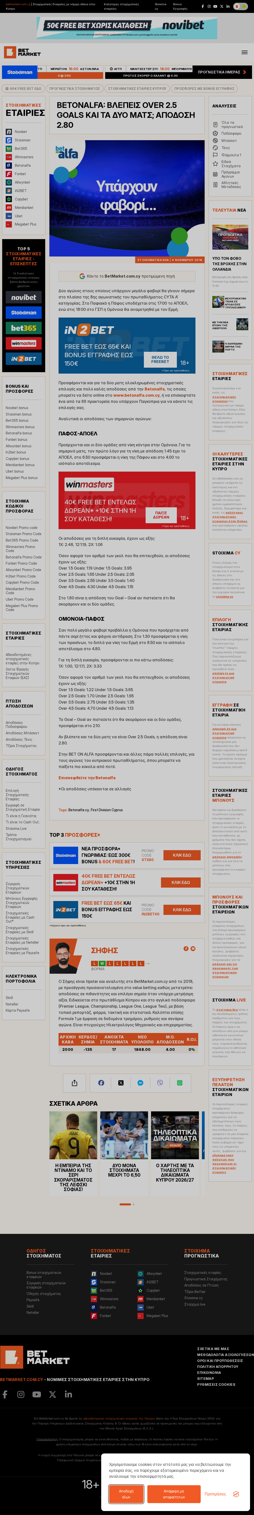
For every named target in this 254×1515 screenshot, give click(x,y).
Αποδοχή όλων (126, 1494)
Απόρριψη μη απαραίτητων (174, 1494)
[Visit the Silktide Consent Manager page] (236, 1494)
